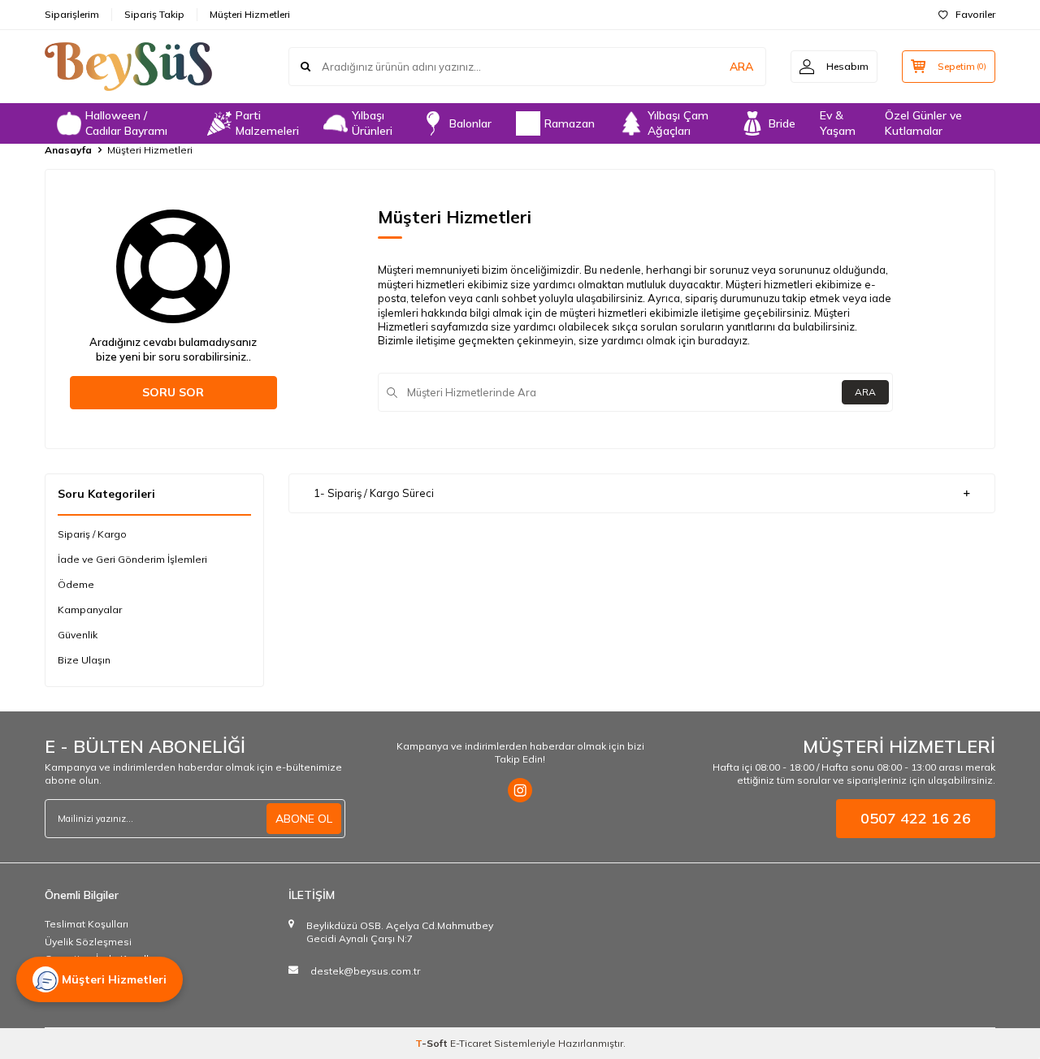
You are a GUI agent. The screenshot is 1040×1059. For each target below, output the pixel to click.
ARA (741, 66)
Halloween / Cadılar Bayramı (126, 123)
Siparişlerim (72, 14)
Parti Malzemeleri (267, 123)
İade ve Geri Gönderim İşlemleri (132, 559)
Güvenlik (78, 635)
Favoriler (975, 14)
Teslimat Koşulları (86, 924)
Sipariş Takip (154, 14)
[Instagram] (520, 790)
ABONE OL (303, 818)
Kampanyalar (90, 609)
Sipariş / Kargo (92, 534)
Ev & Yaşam (838, 123)
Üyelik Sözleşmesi (88, 942)
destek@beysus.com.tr (365, 971)
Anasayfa (68, 150)
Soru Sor (173, 392)
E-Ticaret (471, 1043)
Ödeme (76, 584)
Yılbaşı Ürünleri (372, 123)
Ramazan (569, 123)
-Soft (432, 1043)
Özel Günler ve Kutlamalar (923, 123)
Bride (782, 123)
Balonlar (470, 123)
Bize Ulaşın (84, 660)
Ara (865, 392)
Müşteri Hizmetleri (250, 14)
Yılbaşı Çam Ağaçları (678, 123)
